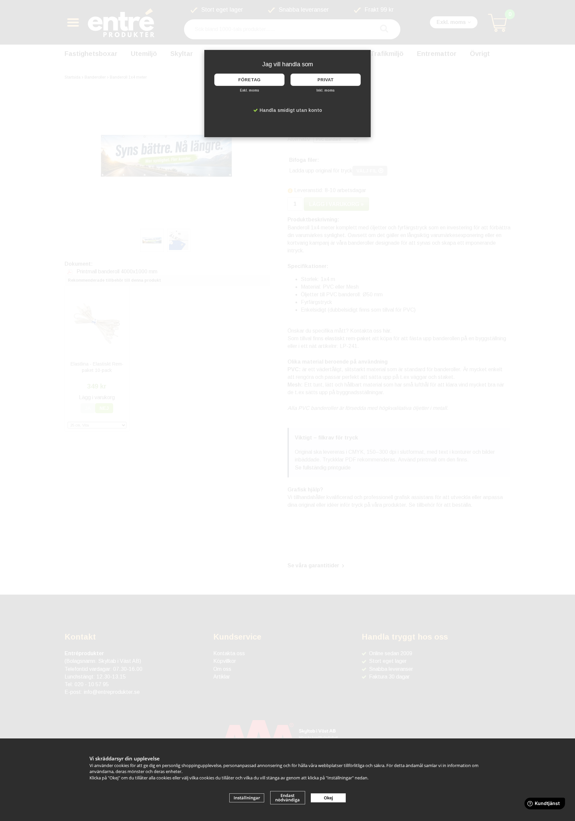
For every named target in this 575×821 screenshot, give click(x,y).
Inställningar (247, 798)
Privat (325, 79)
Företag (249, 79)
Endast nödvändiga (287, 797)
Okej (328, 798)
